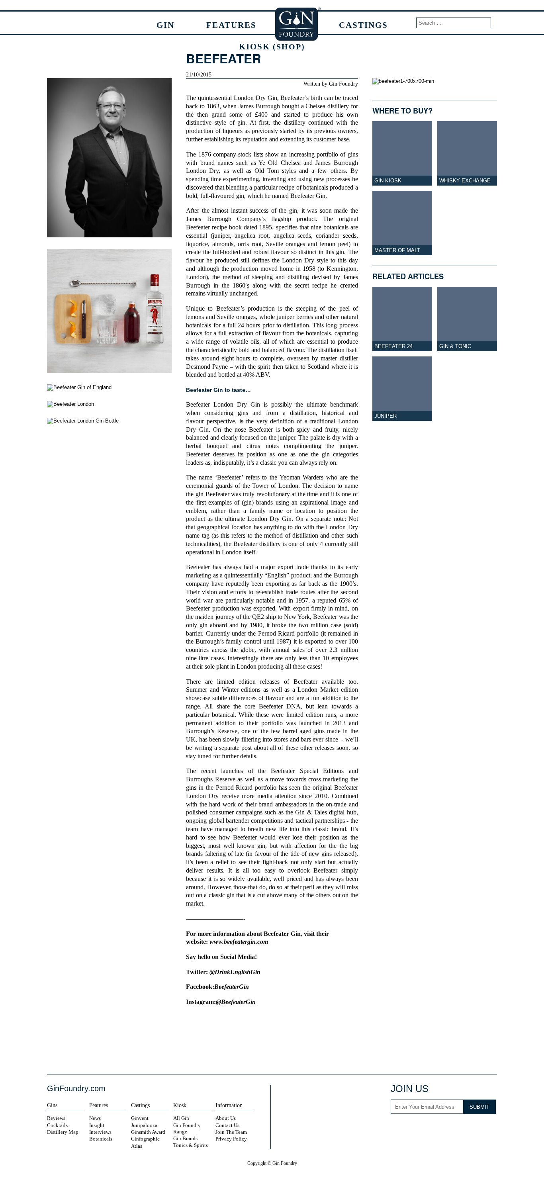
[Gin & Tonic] (467, 319)
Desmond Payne (207, 366)
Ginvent (140, 1118)
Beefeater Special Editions (307, 771)
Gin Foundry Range (187, 1128)
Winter (230, 689)
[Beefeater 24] (402, 319)
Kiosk (272, 46)
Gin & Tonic (455, 346)
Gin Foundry (298, 24)
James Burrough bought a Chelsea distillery (294, 106)
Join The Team (231, 1132)
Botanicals (100, 1139)
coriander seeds (336, 235)
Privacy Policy (231, 1139)
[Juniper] (402, 388)
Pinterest (470, 1128)
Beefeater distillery (257, 544)
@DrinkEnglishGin (234, 972)
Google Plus (487, 1128)
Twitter (264, 1047)
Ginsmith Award (148, 1132)
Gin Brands (185, 1138)
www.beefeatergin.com (238, 941)
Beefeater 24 (393, 346)
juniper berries (295, 317)
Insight (96, 1125)
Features (231, 24)
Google (278, 1047)
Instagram (416, 1128)
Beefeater (198, 404)
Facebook (251, 1047)
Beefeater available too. (326, 681)
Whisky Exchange (465, 181)
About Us (225, 1118)
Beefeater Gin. (308, 196)
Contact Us (227, 1125)
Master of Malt (397, 250)
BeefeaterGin (231, 986)
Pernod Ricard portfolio (288, 633)
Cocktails (57, 1125)
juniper (221, 235)
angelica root (251, 235)
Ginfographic (145, 1139)
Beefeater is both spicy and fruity (293, 429)
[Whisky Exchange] (467, 153)
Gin (165, 24)
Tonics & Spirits (190, 1145)
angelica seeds (292, 235)
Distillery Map (62, 1132)
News (95, 1118)
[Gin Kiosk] (402, 153)
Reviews (56, 1118)
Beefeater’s (294, 98)
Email (292, 1047)
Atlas (136, 1146)
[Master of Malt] (402, 223)
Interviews (100, 1132)
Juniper (385, 416)
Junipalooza (144, 1125)
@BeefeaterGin (236, 1002)
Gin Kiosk (387, 181)
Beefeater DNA (280, 706)
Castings (363, 24)
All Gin (181, 1118)
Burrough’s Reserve (211, 731)
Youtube (449, 1128)
